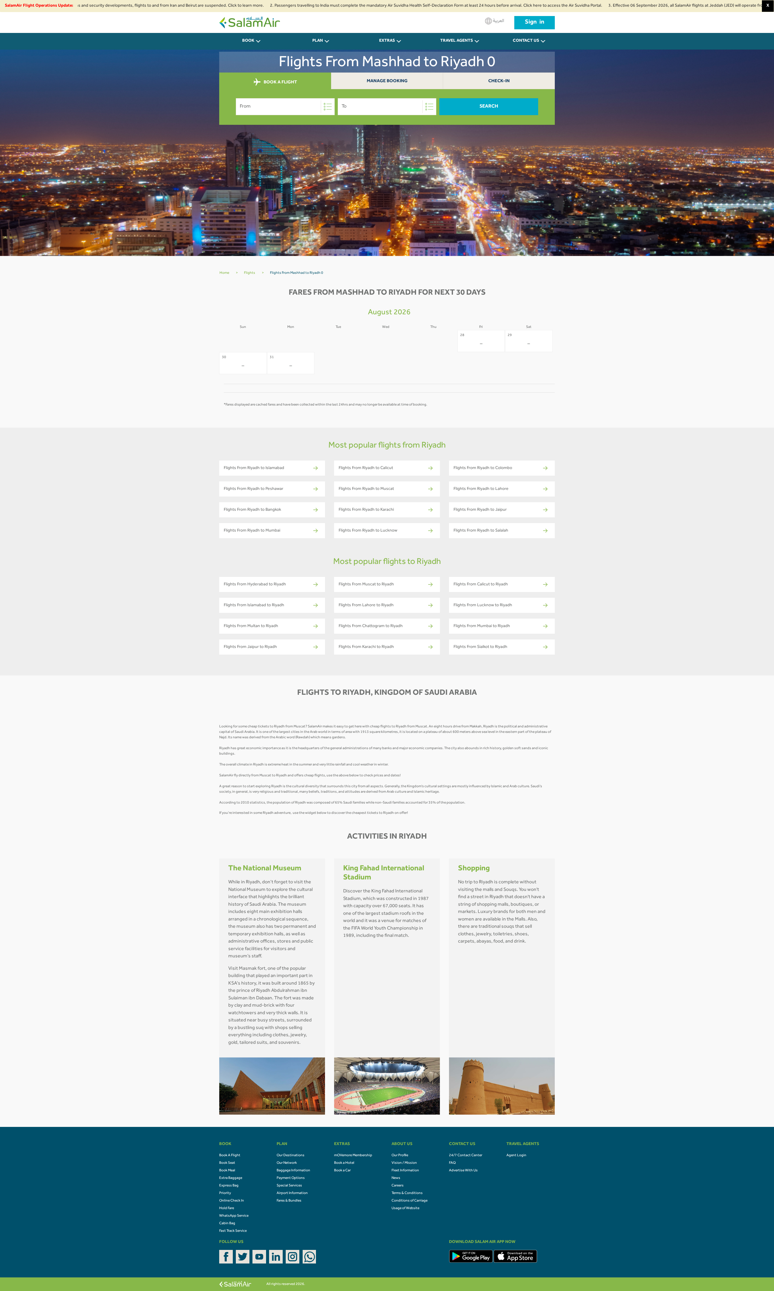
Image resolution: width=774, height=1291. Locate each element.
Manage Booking (387, 81)
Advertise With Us (463, 1171)
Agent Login (516, 1155)
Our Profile (400, 1155)
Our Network (287, 1163)
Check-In (499, 81)
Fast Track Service (233, 1231)
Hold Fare (226, 1208)
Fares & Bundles (289, 1201)
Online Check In (231, 1201)
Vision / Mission (404, 1163)
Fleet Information (405, 1171)
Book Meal (227, 1171)
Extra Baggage (230, 1178)
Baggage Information (293, 1171)
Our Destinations (290, 1155)
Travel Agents (456, 41)
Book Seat (227, 1163)
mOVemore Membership (353, 1155)
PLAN (317, 41)
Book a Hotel (344, 1163)
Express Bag (229, 1186)
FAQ (452, 1163)
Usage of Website (405, 1208)
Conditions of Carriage (410, 1201)
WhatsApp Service (234, 1216)
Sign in (534, 23)
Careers (398, 1186)
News (396, 1178)
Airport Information (292, 1193)
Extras (387, 41)
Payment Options (291, 1178)
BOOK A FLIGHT (280, 82)
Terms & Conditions (407, 1193)
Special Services (289, 1186)
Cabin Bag (227, 1223)
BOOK (248, 41)
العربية (498, 21)
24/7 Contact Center (465, 1155)
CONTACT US (526, 41)
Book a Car (342, 1171)
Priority (225, 1193)
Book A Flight (229, 1155)
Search (489, 106)
